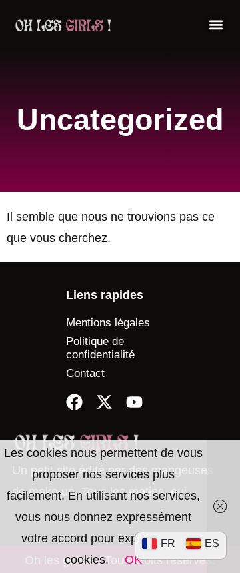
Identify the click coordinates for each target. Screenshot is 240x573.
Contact (85, 373)
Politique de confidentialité (100, 348)
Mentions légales (108, 322)
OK (133, 559)
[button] (216, 24)
